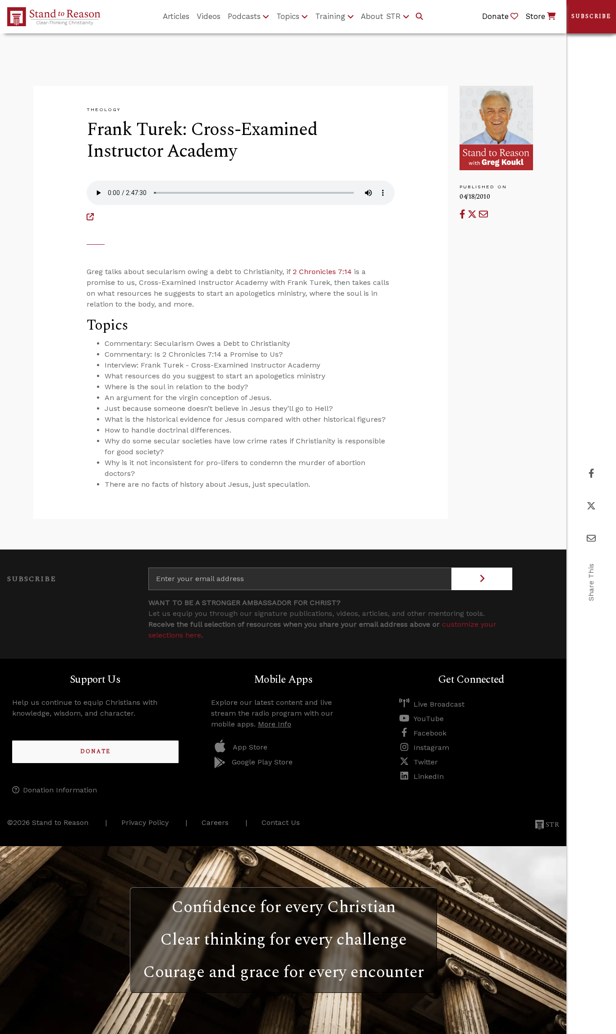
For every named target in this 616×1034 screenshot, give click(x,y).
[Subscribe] (481, 579)
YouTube (429, 718)
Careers (215, 822)
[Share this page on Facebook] (464, 214)
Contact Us (281, 822)
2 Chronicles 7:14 (322, 271)
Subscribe (591, 16)
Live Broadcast (439, 704)
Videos (209, 16)
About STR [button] (381, 16)
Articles (176, 16)
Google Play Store (262, 762)
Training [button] (330, 16)
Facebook (430, 733)
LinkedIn (429, 776)
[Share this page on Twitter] (473, 214)
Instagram (431, 747)
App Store (250, 747)
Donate (95, 751)
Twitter (426, 762)
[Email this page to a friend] (483, 214)
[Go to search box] (419, 17)
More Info (274, 724)
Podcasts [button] (244, 16)
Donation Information (60, 790)
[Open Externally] (90, 217)
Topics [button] (287, 16)
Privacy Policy (145, 822)
